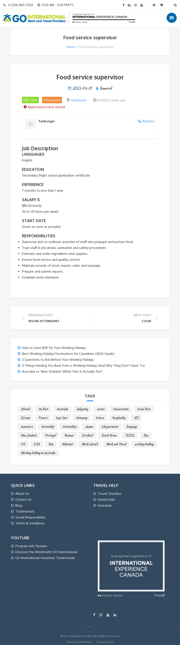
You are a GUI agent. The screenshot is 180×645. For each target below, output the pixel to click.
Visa (50, 444)
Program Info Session (31, 546)
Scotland (87, 435)
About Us (22, 493)
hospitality (118, 418)
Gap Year (61, 418)
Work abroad (90, 444)
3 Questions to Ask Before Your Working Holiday (58, 359)
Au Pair (43, 409)
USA (37, 444)
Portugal (50, 435)
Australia (62, 409)
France (42, 418)
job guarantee (110, 426)
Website (148, 121)
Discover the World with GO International (46, 552)
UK (23, 444)
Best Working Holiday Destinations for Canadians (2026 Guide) (68, 354)
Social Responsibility (30, 517)
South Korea (109, 435)
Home (71, 47)
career (100, 409)
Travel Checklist (109, 493)
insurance (27, 426)
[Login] (155, 5)
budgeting (82, 409)
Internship (47, 426)
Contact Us (23, 499)
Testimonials (24, 511)
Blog (18, 505)
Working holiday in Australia (38, 453)
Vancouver (78, 100)
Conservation (121, 409)
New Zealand (28, 435)
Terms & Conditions (30, 523)
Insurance (105, 505)
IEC (136, 418)
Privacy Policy (105, 642)
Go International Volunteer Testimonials (45, 558)
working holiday (144, 444)
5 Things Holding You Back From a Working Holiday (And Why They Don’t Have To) (83, 365)
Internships (69, 426)
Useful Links (106, 499)
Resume (68, 435)
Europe (25, 418)
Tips (145, 435)
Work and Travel (116, 444)
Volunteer (67, 444)
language (131, 426)
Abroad (25, 409)
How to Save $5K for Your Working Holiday (54, 348)
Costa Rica (143, 409)
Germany (81, 418)
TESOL (130, 435)
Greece (100, 418)
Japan (89, 426)
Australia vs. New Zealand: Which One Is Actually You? (62, 371)
